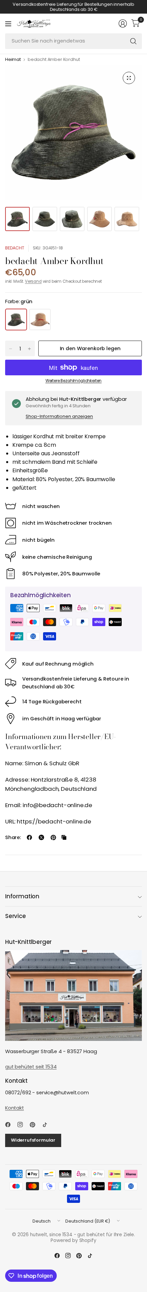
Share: (13, 837)
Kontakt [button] (14, 1108)
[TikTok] (47, 1124)
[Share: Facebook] (29, 837)
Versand (33, 281)
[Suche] (133, 41)
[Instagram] (22, 1124)
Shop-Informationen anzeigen (59, 416)
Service (15, 916)
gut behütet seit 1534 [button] (30, 1066)
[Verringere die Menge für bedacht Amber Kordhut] (10, 349)
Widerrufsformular (33, 1140)
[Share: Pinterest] (53, 837)
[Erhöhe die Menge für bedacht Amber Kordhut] (29, 349)
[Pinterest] (35, 1124)
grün (16, 319)
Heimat (13, 60)
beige (40, 319)
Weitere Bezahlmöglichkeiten (73, 380)
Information (22, 896)
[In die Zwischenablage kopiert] (63, 837)
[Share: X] (41, 837)
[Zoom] (129, 78)
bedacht (14, 248)
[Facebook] (10, 1124)
